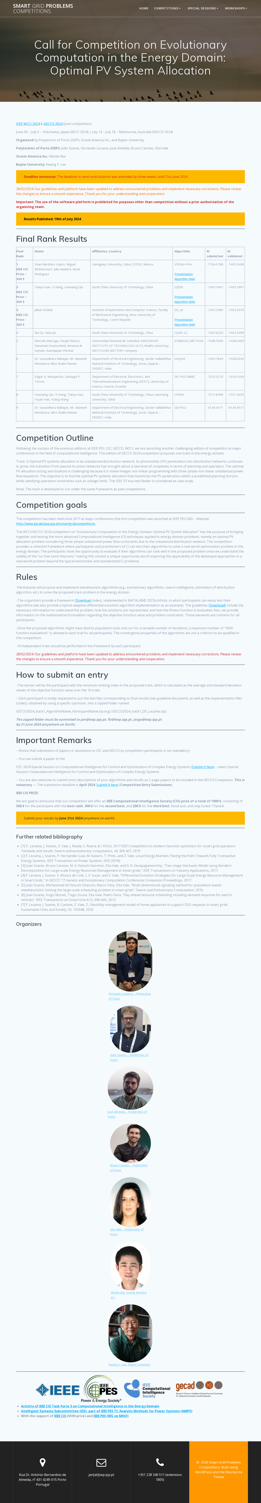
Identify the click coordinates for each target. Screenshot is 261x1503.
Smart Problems (43, 8)
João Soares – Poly (122, 1055)
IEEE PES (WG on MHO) (111, 1416)
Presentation (184, 274)
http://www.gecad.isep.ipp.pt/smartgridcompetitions (55, 523)
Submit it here (202, 767)
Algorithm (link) (185, 279)
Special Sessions (202, 8)
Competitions (166, 8)
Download (83, 600)
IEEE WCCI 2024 (28, 124)
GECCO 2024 (53, 124)
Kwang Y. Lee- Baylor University (129, 1364)
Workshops (235, 8)
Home (144, 8)
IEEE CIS (60, 1416)
